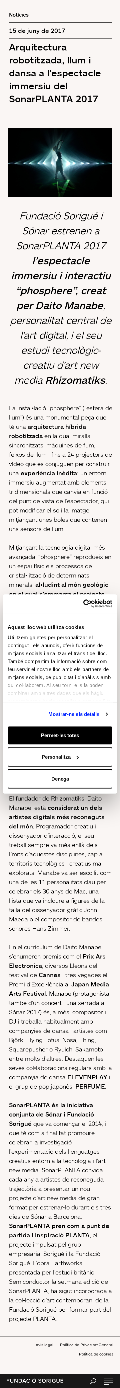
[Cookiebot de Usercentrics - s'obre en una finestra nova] (84, 603)
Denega (60, 778)
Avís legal (44, 1344)
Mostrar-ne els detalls (73, 714)
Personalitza (56, 757)
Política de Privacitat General (86, 1344)
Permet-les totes (60, 735)
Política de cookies (96, 1353)
